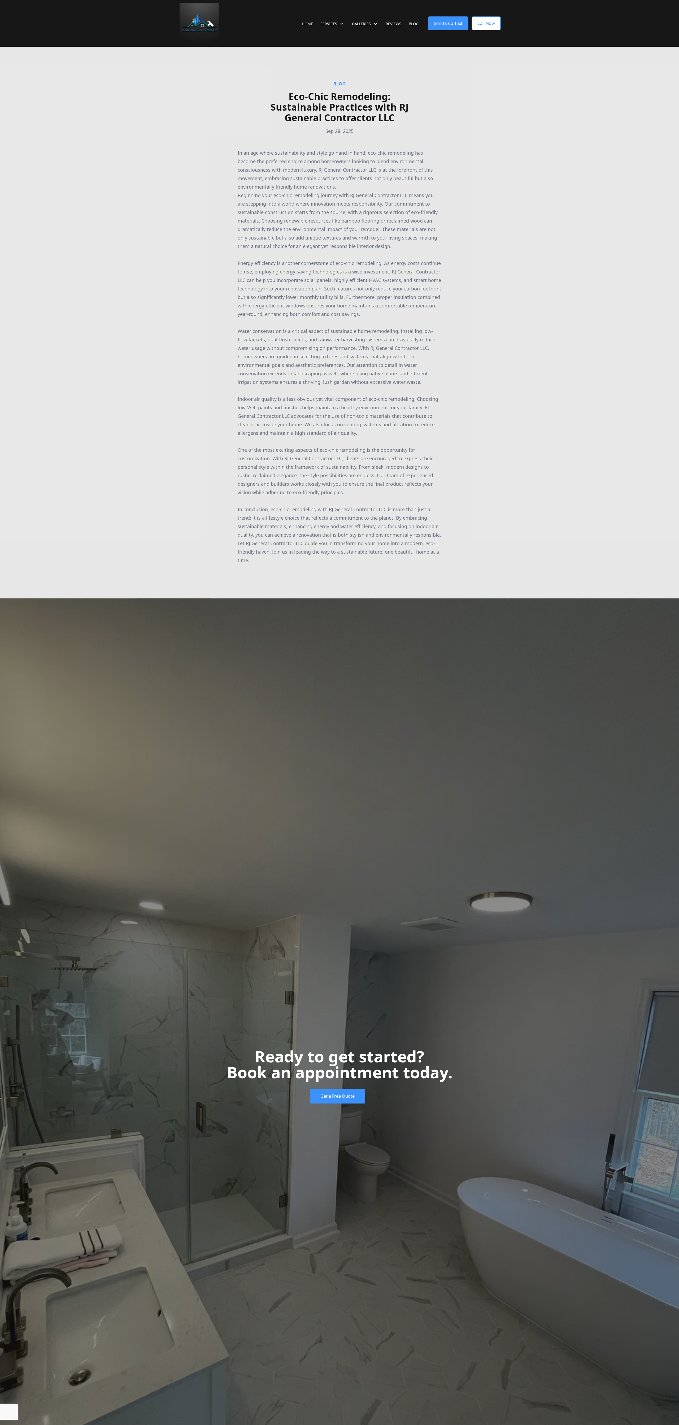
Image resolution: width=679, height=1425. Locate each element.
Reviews (393, 23)
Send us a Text (448, 23)
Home (307, 23)
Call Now (486, 23)
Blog (414, 23)
